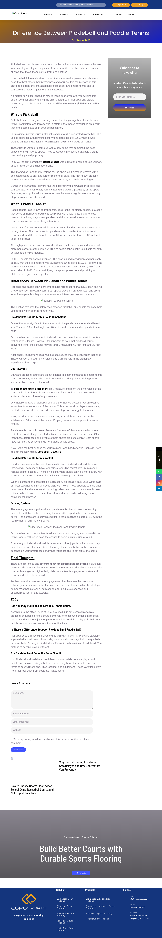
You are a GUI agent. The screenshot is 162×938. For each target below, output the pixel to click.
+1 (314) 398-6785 (137, 907)
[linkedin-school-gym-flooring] (32, 758)
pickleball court (51, 161)
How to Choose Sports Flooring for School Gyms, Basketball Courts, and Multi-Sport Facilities (32, 789)
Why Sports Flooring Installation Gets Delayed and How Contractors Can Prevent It (79, 765)
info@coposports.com (139, 899)
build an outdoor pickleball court (31, 388)
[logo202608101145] (20, 13)
